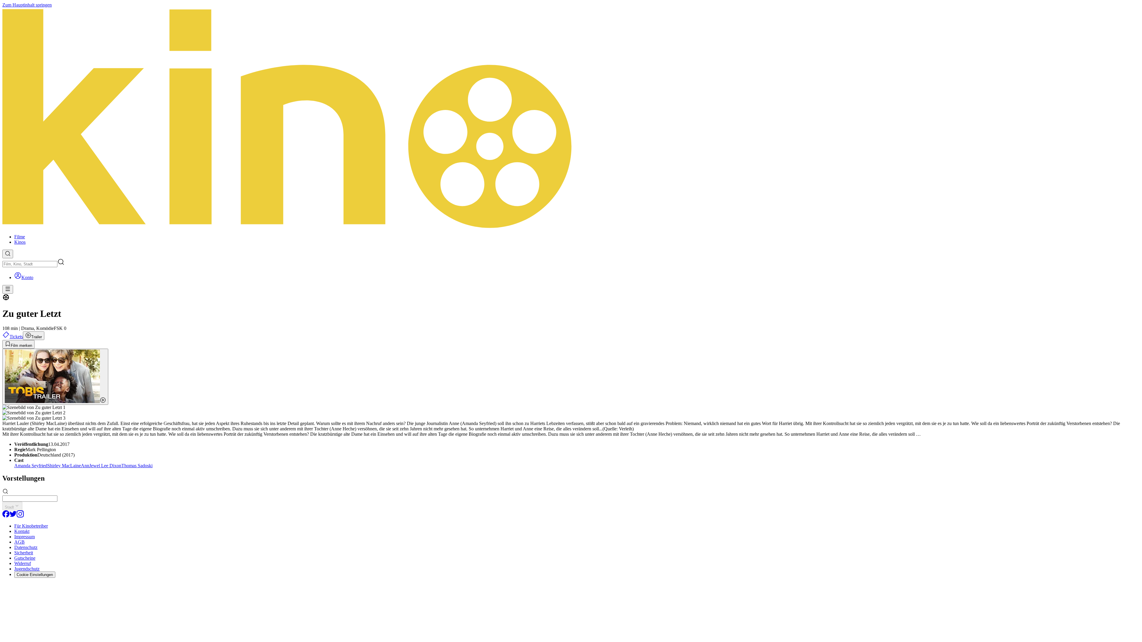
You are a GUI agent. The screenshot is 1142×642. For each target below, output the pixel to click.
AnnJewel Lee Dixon (101, 465)
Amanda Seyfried (30, 465)
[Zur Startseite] (571, 118)
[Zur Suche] (7, 254)
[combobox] (29, 264)
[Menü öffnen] (7, 289)
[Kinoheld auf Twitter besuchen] (13, 515)
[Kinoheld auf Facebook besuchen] (6, 515)
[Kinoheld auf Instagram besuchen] (20, 515)
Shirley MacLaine (64, 465)
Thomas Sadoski (137, 465)
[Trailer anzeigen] (55, 377)
